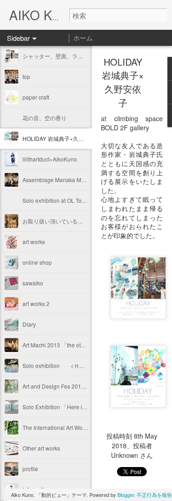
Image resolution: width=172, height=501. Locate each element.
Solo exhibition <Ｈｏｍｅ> (60, 365)
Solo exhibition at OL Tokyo (56, 200)
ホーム (83, 37)
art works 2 (36, 303)
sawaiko (32, 283)
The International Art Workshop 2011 (68, 427)
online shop (37, 262)
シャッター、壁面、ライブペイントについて (77, 56)
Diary (29, 324)
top (26, 76)
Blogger (125, 494)
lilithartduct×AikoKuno (52, 159)
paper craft (35, 97)
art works (33, 241)
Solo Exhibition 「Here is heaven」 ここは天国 (83, 407)
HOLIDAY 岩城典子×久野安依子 (61, 138)
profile (30, 469)
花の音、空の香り (44, 118)
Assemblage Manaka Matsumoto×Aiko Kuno (77, 180)
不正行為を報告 (154, 494)
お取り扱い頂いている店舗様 (58, 221)
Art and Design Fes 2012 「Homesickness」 (77, 386)
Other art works (41, 448)
